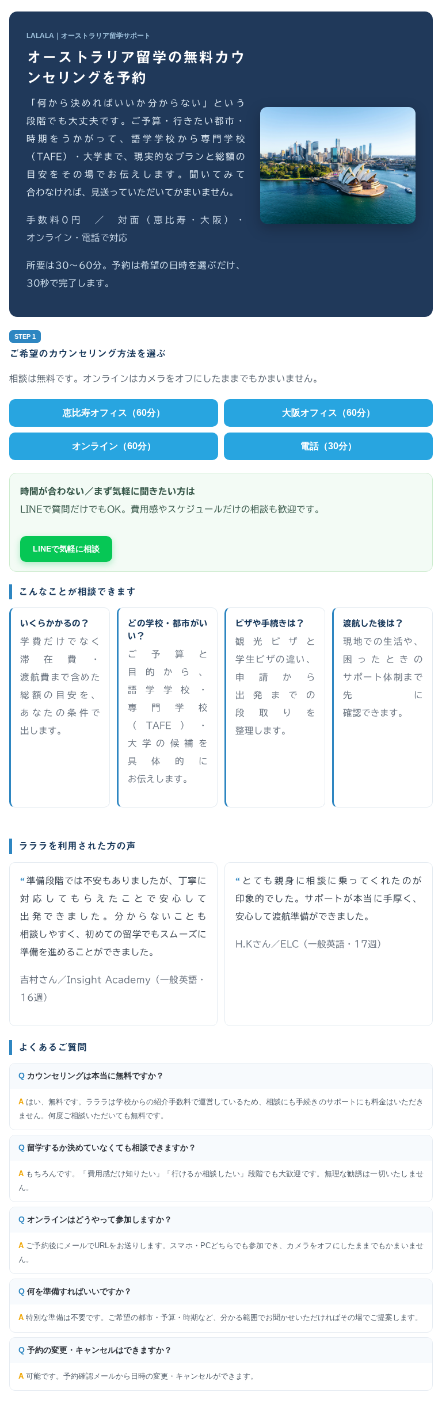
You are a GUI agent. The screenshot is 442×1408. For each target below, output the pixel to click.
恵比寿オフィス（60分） (114, 413)
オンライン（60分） (114, 446)
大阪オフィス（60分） (328, 413)
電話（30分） (328, 446)
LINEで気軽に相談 (66, 548)
